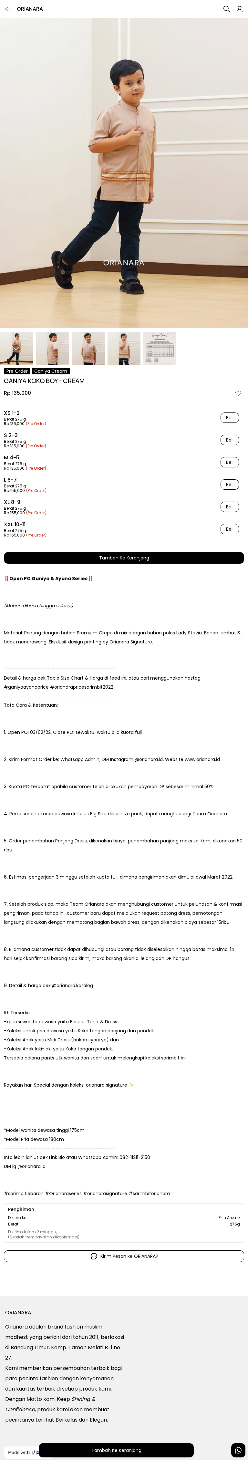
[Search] (226, 9)
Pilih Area (227, 1217)
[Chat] (238, 1450)
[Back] (8, 9)
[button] (239, 9)
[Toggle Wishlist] (238, 393)
